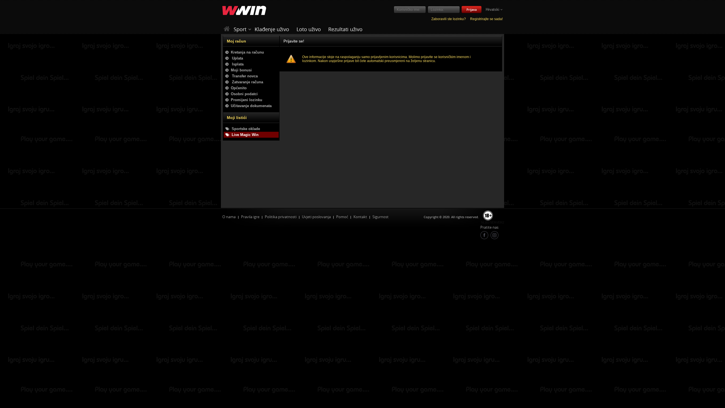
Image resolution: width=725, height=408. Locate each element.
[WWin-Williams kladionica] (227, 29)
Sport (240, 29)
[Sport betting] (250, 29)
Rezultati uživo (345, 29)
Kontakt (360, 216)
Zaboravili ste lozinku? (448, 19)
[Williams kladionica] (244, 11)
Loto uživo (309, 29)
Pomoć (342, 216)
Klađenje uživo (272, 29)
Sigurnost (380, 216)
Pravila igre (250, 216)
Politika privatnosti (281, 216)
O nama (229, 216)
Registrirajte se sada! (486, 19)
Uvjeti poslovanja (316, 216)
